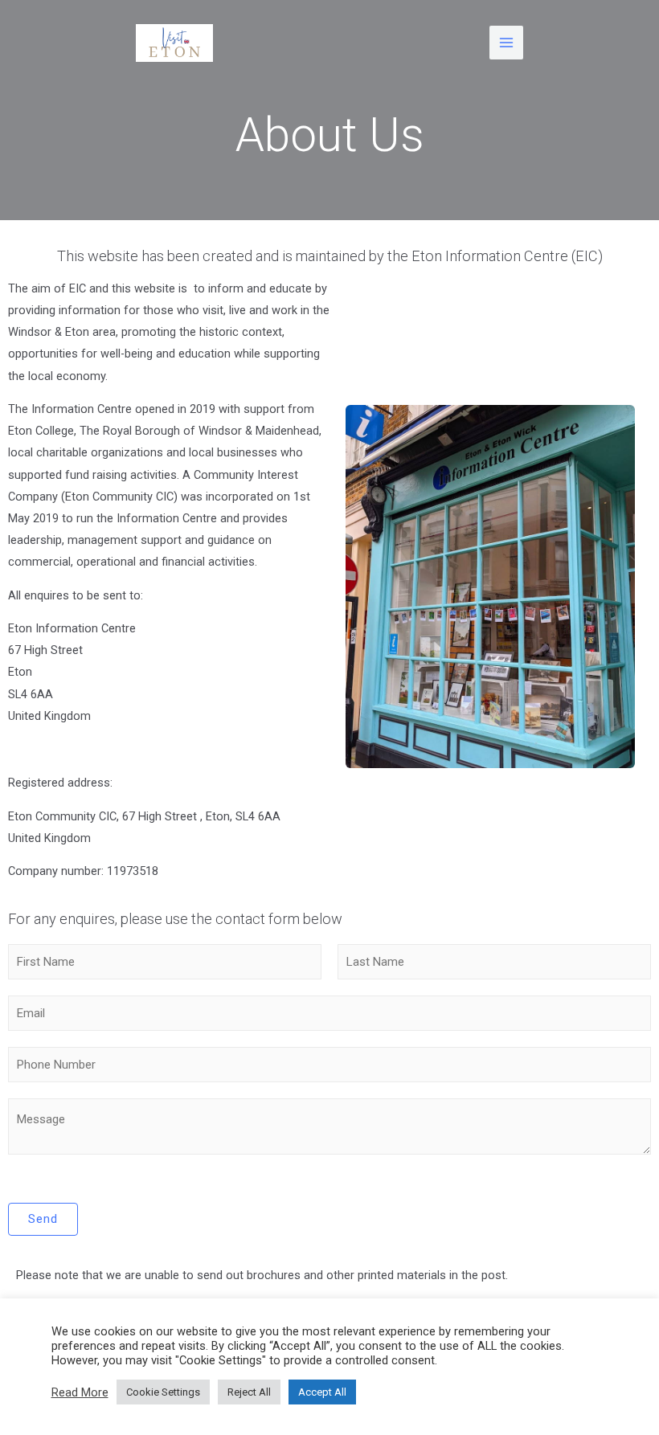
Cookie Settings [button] (163, 1392)
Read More (79, 1392)
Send (43, 1219)
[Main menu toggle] (506, 42)
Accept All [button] (322, 1392)
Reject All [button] (249, 1392)
